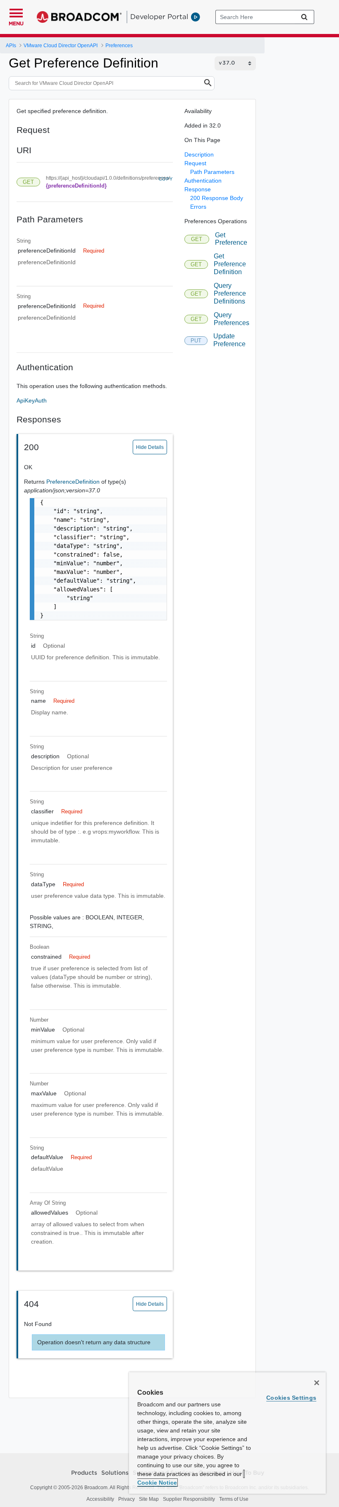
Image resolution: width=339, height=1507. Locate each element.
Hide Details (150, 447)
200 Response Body (216, 198)
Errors (198, 206)
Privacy (126, 1499)
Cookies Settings (291, 1397)
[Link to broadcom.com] (79, 17)
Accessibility (100, 1499)
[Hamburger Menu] (16, 12)
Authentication (203, 180)
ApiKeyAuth (32, 400)
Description (199, 154)
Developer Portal (159, 16)
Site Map (149, 1499)
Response (197, 189)
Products (84, 1473)
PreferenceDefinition (73, 481)
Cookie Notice (157, 1482)
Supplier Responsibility (189, 1499)
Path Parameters (212, 172)
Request (195, 163)
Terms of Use (233, 1499)
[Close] (316, 1382)
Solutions (115, 1473)
